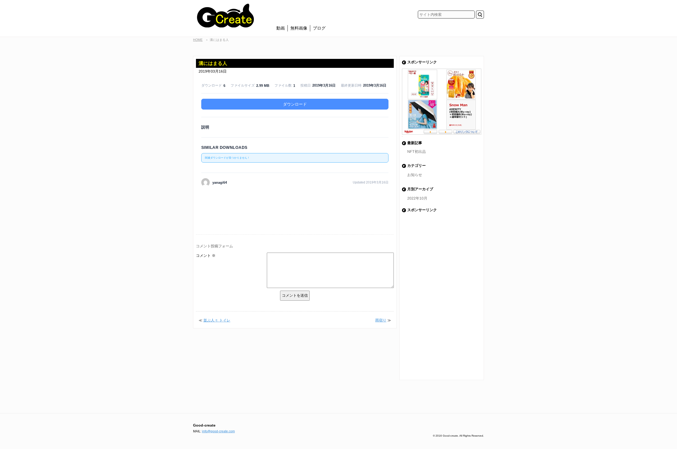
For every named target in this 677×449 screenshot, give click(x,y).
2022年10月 (417, 198)
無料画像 (298, 28)
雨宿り (380, 320)
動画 (280, 28)
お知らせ (414, 175)
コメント (206, 255)
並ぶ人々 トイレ (216, 320)
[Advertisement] (294, 201)
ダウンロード (295, 104)
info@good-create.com (218, 431)
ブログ (319, 28)
